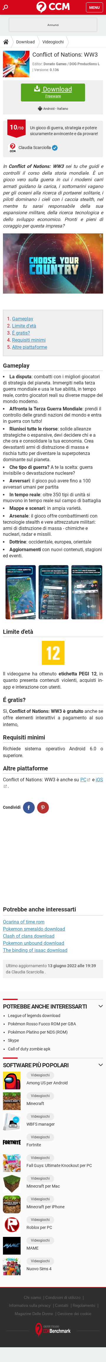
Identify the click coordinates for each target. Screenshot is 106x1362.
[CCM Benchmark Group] (53, 1330)
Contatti (61, 1305)
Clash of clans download (28, 936)
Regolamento (84, 1305)
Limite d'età (24, 326)
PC (83, 780)
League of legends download (34, 1015)
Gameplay (22, 319)
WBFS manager (40, 1124)
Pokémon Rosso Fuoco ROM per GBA (42, 1024)
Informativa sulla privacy (30, 1305)
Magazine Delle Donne (34, 1314)
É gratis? (21, 333)
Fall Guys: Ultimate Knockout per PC (59, 1165)
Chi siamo (32, 1297)
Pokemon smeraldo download (34, 929)
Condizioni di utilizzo (62, 1297)
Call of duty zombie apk (29, 1049)
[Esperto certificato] (55, 148)
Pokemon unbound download (33, 943)
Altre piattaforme (29, 347)
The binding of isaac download (35, 950)
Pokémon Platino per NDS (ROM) (38, 1032)
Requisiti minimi (29, 340)
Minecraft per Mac (43, 1186)
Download (25, 42)
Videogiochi (53, 42)
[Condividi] (29, 807)
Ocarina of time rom (23, 922)
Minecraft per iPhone (45, 1206)
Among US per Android (47, 1083)
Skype (13, 1040)
